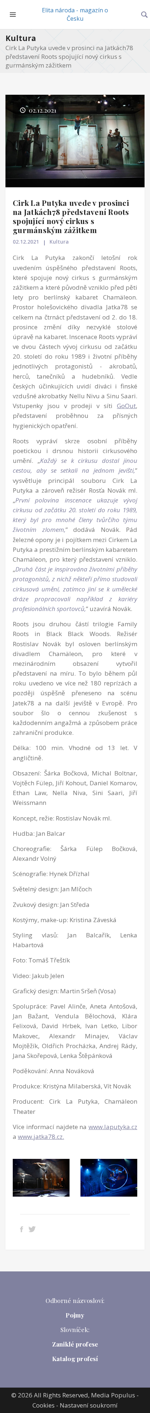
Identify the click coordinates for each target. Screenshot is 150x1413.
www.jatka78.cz (40, 1136)
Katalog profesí (75, 1359)
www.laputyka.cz (112, 1127)
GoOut (126, 406)
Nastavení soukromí (89, 1405)
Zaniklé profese (75, 1344)
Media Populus (113, 1395)
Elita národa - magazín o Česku (75, 14)
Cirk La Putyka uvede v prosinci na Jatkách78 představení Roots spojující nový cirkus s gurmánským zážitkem (71, 216)
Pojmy (75, 1315)
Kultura (20, 38)
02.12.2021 (26, 241)
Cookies (43, 1405)
